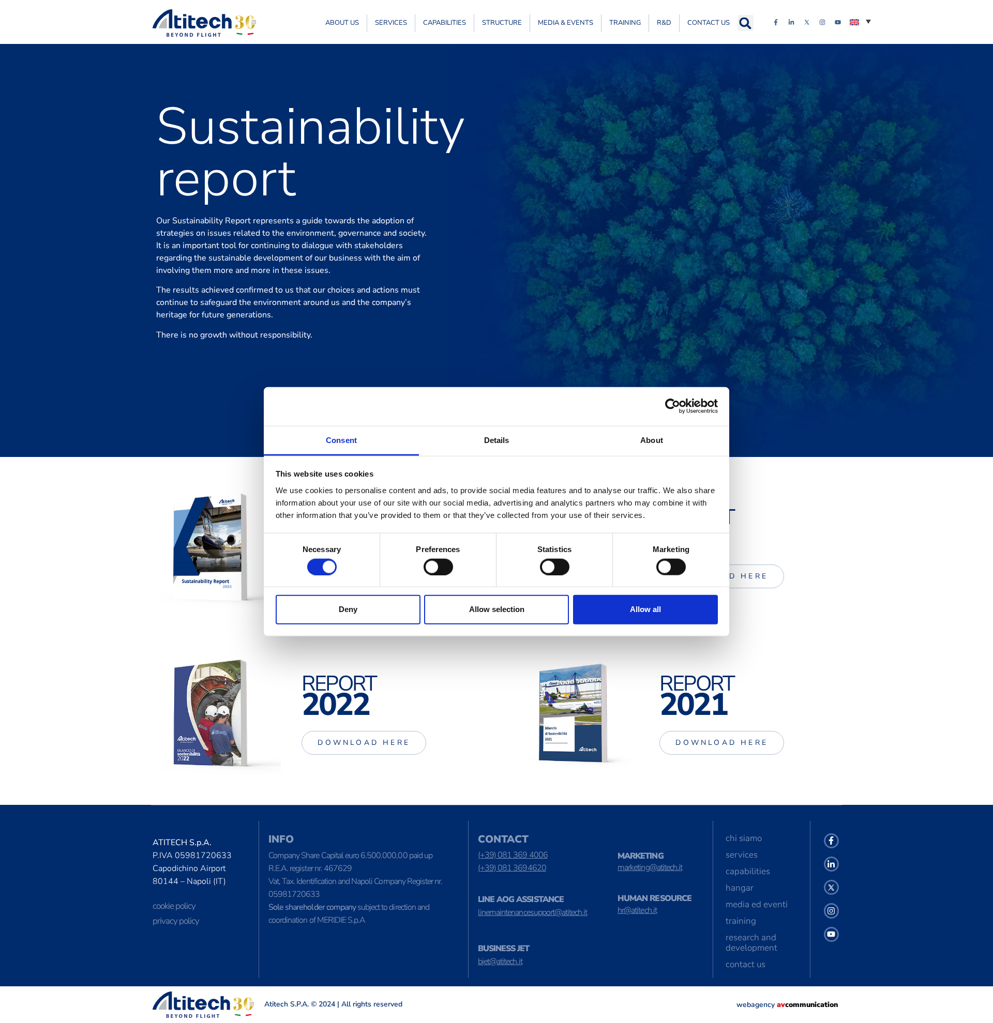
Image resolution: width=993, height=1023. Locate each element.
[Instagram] (822, 22)
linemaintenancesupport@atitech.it (532, 912)
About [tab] (651, 439)
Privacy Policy (176, 921)
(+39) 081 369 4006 (513, 855)
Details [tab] (496, 439)
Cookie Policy (174, 906)
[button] (746, 23)
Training (625, 22)
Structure (502, 22)
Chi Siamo (744, 838)
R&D (664, 22)
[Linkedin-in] (791, 22)
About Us (342, 22)
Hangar (740, 888)
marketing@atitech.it (650, 867)
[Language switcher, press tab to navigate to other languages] (860, 21)
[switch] (438, 566)
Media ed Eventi (757, 904)
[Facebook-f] (776, 22)
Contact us (708, 22)
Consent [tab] (341, 439)
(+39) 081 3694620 (512, 868)
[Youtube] (838, 22)
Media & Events (565, 22)
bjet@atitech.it (500, 961)
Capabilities (444, 22)
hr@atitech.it (637, 910)
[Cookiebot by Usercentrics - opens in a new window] (672, 406)
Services (391, 22)
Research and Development (751, 943)
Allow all (645, 609)
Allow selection (496, 609)
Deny (348, 609)
